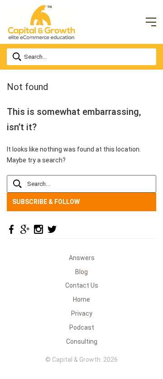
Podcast (81, 327)
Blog (81, 271)
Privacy (81, 313)
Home (81, 299)
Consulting (81, 341)
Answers (82, 257)
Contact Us (81, 285)
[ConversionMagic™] (41, 21)
